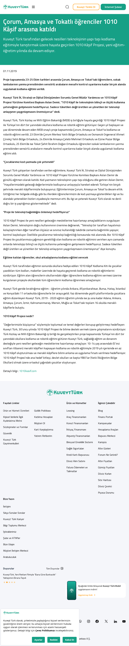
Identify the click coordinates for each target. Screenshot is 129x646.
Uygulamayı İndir (85, 595)
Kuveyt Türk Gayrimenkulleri (11, 441)
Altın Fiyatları (105, 461)
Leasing (70, 410)
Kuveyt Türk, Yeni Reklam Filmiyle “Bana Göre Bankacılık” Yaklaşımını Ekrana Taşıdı (29, 576)
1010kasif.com (27, 371)
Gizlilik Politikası (42, 410)
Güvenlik (7, 433)
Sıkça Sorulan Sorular (14, 513)
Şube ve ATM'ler (11, 538)
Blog (100, 410)
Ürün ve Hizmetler (76, 403)
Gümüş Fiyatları (106, 467)
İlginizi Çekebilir (106, 403)
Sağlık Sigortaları (75, 448)
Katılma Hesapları (43, 417)
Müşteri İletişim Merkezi (15, 550)
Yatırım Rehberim (43, 436)
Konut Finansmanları (77, 423)
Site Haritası (104, 480)
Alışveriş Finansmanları (78, 436)
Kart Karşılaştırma (43, 429)
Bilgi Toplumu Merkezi (14, 525)
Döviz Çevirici (105, 486)
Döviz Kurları (104, 474)
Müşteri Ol (39, 423)
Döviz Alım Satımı (75, 461)
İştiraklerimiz (9, 532)
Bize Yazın (8, 499)
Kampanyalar (105, 423)
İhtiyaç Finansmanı (76, 429)
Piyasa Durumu (106, 492)
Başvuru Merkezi (106, 436)
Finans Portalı (105, 417)
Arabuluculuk (9, 557)
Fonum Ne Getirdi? (108, 455)
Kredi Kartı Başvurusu (77, 455)
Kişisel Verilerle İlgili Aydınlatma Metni (13, 419)
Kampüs (102, 442)
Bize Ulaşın (8, 544)
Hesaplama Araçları (108, 429)
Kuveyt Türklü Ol (86, 7)
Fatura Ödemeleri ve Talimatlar (77, 469)
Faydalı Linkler (11, 403)
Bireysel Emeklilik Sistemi (79, 442)
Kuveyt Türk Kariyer (13, 519)
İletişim (7, 506)
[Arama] (67, 7)
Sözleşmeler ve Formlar (15, 427)
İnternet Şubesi (113, 7)
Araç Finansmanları (76, 417)
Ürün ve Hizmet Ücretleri (16, 410)
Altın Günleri (104, 448)
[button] (33, 7)
